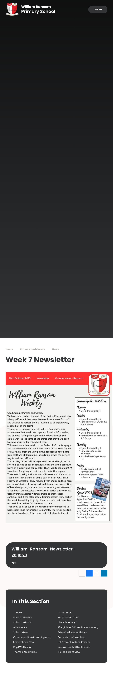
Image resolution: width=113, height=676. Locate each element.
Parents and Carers (32, 349)
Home (9, 349)
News (55, 349)
